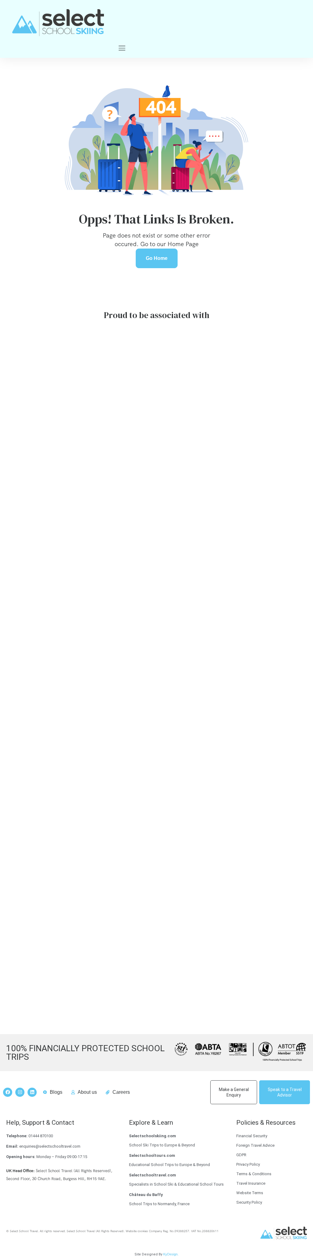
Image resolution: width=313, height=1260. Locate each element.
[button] (121, 48)
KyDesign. (171, 1254)
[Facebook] (7, 1092)
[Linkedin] (32, 1092)
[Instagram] (19, 1092)
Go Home (157, 258)
